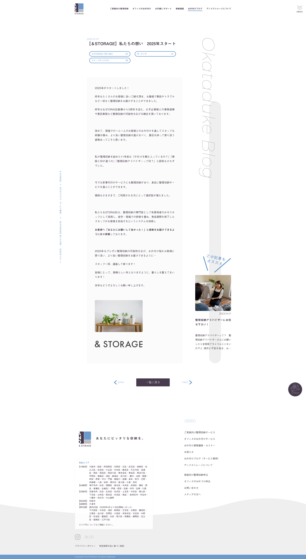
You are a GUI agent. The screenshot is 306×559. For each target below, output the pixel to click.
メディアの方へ (192, 494)
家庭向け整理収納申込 (196, 475)
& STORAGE (61, 176)
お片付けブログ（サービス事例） (61, 201)
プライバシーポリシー (85, 546)
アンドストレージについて (218, 9)
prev (121, 382)
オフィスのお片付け (141, 9)
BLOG (89, 537)
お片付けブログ (195, 9)
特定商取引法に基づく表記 (111, 546)
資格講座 (180, 9)
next (185, 382)
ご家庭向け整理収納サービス (199, 432)
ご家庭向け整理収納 (119, 9)
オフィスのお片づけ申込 (197, 481)
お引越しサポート (163, 9)
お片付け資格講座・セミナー (199, 445)
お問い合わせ (191, 488)
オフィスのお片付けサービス (199, 439)
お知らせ (189, 452)
